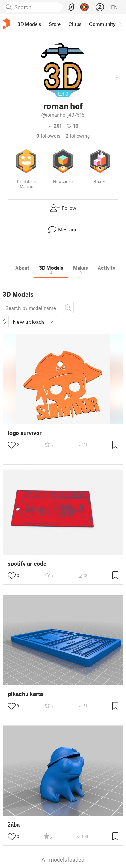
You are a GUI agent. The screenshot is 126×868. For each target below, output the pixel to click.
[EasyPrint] (72, 7)
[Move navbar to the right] (119, 24)
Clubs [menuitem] (74, 24)
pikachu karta (25, 694)
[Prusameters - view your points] (84, 7)
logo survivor (25, 433)
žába (14, 824)
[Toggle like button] (12, 445)
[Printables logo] (6, 24)
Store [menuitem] (55, 24)
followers (48, 136)
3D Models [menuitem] (29, 24)
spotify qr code (27, 563)
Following (78, 136)
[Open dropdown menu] (116, 75)
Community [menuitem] (102, 24)
